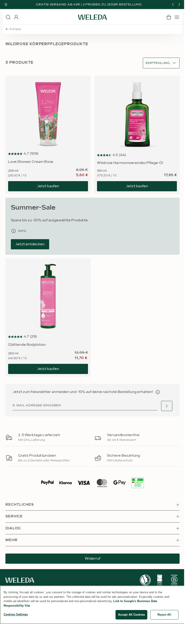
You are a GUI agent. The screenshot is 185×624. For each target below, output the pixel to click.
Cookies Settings (16, 614)
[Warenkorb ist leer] (168, 17)
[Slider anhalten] (6, 4)
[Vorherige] (173, 4)
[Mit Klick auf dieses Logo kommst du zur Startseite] (92, 17)
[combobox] (158, 63)
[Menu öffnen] (177, 17)
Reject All (164, 614)
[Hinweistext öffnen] (157, 392)
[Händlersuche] (166, 406)
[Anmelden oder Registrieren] (16, 17)
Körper (16, 29)
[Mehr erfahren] (145, 580)
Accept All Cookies (131, 614)
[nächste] (179, 4)
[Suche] (8, 17)
